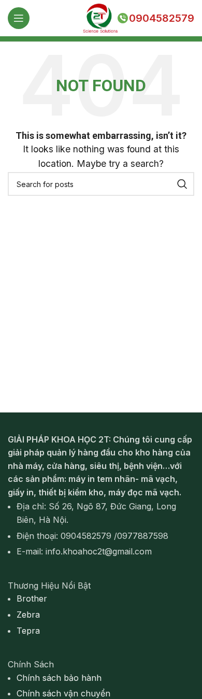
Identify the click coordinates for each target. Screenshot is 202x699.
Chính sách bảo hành (59, 678)
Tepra (28, 630)
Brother (32, 598)
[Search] (182, 184)
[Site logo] (100, 17)
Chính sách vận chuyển (63, 693)
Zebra (28, 614)
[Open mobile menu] (19, 18)
